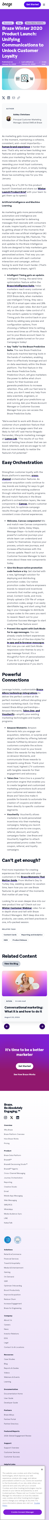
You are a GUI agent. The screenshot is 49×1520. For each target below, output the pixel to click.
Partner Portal (10, 1419)
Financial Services (11, 1259)
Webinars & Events (12, 1377)
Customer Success (12, 1457)
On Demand (9, 1277)
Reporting (8, 1182)
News (6, 1329)
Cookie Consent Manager (22, 1512)
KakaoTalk (8, 1223)
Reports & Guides (11, 1368)
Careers (7, 1325)
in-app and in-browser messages (25, 642)
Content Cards (10, 935)
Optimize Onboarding (13, 1286)
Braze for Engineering (12, 1308)
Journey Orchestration (13, 1178)
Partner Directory (11, 1424)
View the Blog (11, 963)
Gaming (7, 1272)
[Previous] (7, 1026)
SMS (6, 940)
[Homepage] (7, 4)
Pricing (6, 1143)
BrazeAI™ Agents (11, 1169)
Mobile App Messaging (13, 1196)
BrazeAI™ (8, 1160)
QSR (6, 1281)
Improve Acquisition (12, 1294)
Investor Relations (11, 1334)
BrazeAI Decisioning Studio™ (16, 1164)
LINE (6, 1218)
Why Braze (8, 1130)
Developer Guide (11, 1403)
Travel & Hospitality (12, 1263)
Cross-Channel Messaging (14, 1173)
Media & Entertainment (13, 1268)
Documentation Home (13, 1394)
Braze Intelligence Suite (20, 285)
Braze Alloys (9, 1415)
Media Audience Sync (13, 1214)
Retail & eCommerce (12, 1254)
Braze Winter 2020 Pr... (35, 23)
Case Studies (9, 1359)
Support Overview (11, 1448)
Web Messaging (10, 1200)
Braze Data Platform (12, 1155)
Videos (7, 1373)
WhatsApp (8, 1209)
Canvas (23, 503)
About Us (8, 1320)
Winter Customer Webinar (17, 908)
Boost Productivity (12, 1290)
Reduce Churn (10, 1299)
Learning (7, 1382)
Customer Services (12, 1452)
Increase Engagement (13, 1303)
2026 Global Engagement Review (17, 1436)
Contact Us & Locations (14, 1347)
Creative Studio (10, 1187)
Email (6, 1191)
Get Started (32, 4)
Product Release (20, 940)
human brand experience (16, 146)
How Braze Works (11, 1139)
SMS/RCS (8, 1205)
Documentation (11, 1389)
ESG (6, 1338)
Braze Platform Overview (14, 1134)
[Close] (42, 1469)
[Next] (42, 1026)
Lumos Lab (11, 438)
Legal (6, 1342)
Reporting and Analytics (32, 935)
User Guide (8, 1398)
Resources (8, 23)
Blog (19, 23)
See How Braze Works (24, 1074)
